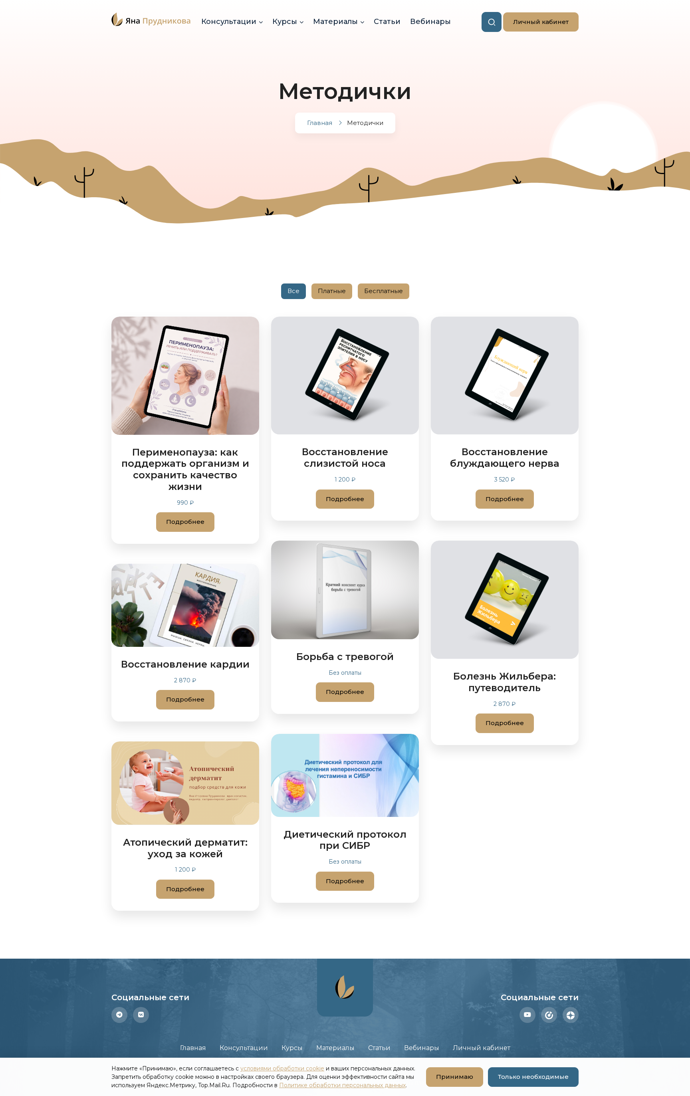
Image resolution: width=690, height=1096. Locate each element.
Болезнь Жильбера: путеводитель (504, 682)
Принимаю (449, 1076)
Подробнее (185, 521)
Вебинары (430, 21)
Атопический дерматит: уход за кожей (185, 848)
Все (293, 291)
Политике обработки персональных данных (342, 1085)
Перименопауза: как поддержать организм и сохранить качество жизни (185, 469)
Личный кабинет (536, 22)
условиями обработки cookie (282, 1068)
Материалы (335, 21)
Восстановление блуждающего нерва (504, 457)
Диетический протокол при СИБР (345, 840)
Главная (193, 1048)
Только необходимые (533, 1076)
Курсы (284, 21)
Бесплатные (383, 291)
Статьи (387, 21)
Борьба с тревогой (345, 656)
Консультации (228, 21)
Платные (332, 291)
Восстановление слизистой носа (345, 457)
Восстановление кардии (185, 664)
